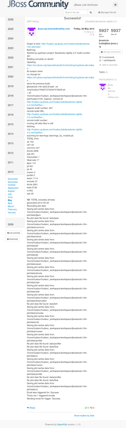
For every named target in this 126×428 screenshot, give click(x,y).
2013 (10, 143)
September (13, 187)
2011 (10, 162)
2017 (10, 105)
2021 (10, 67)
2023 (10, 48)
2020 (10, 76)
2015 (10, 124)
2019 (10, 86)
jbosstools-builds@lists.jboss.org (108, 43)
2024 (10, 38)
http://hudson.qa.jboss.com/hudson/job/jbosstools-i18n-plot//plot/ (58, 45)
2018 (10, 95)
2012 (10, 153)
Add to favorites (110, 64)
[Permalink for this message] (93, 34)
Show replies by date (84, 415)
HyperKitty (62, 424)
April (10, 203)
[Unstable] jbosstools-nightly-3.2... (101, 21)
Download (13, 239)
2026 (10, 19)
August (11, 190)
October (12, 184)
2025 (10, 29)
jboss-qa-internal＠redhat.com (54, 28)
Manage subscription (112, 51)
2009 (10, 224)
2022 (10, 57)
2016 (10, 114)
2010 (10, 172)
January (12, 212)
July (10, 193)
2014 (10, 133)
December (13, 178)
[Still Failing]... (33, 21)
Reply (32, 407)
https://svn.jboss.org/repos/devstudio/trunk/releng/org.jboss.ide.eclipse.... (60, 67)
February (12, 209)
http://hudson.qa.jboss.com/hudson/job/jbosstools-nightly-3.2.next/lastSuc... (55, 103)
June (10, 197)
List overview (14, 232)
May (10, 200)
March (11, 206)
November (13, 181)
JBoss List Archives (86, 5)
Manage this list (108, 12)
